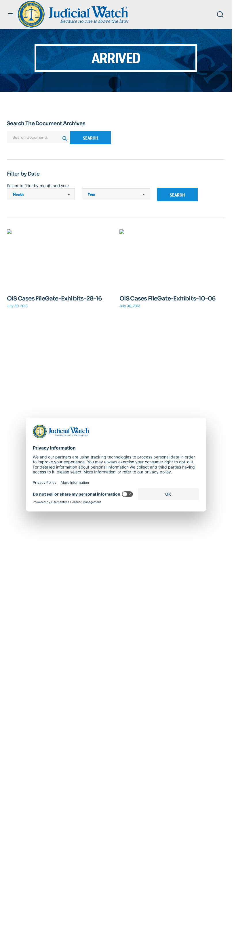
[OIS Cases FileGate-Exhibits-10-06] (172, 259)
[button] (10, 14)
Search (90, 138)
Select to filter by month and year (38, 185)
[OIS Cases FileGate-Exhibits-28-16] (60, 259)
